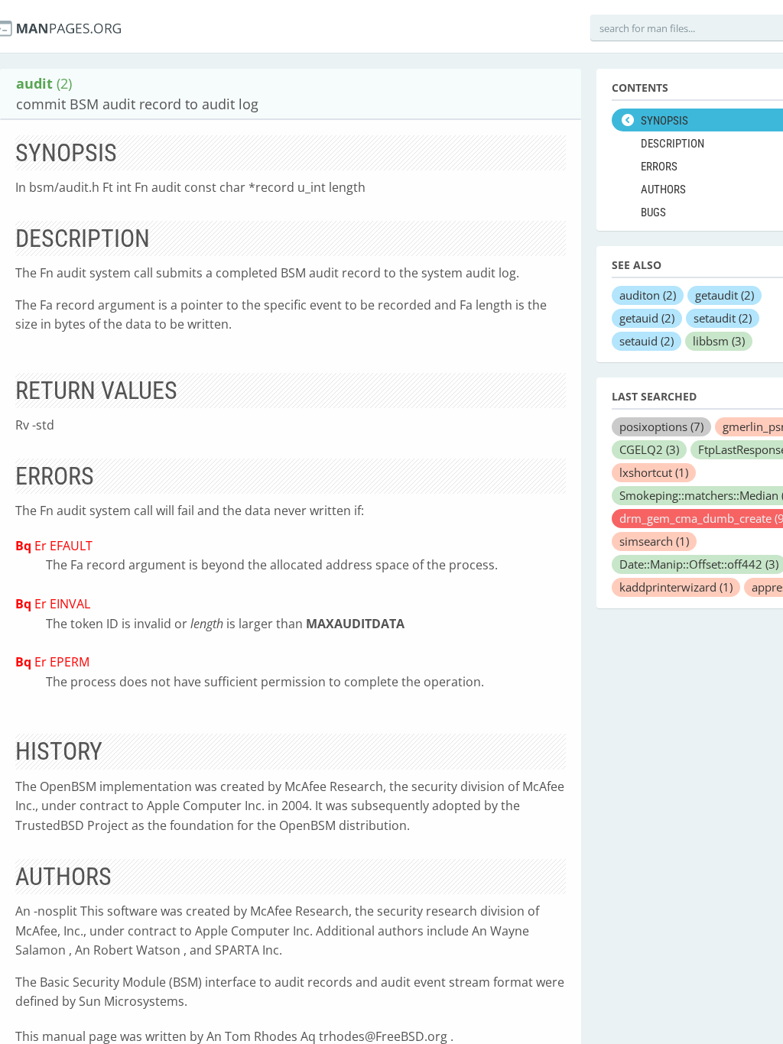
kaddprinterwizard (676, 587)
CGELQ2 (649, 449)
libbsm (719, 341)
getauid (646, 318)
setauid (646, 341)
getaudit (724, 295)
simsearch (654, 541)
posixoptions (661, 426)
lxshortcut (653, 472)
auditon (647, 295)
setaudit (723, 318)
